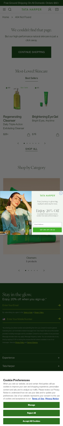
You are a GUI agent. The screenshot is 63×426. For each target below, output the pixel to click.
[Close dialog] (60, 193)
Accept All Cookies (31, 421)
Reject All (31, 413)
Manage (31, 405)
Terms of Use (38, 399)
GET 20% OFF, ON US (47, 230)
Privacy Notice (52, 399)
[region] (31, 398)
